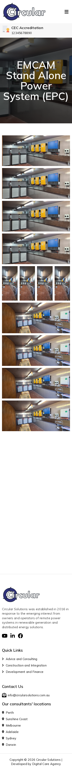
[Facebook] (20, 635)
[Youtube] (4, 635)
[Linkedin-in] (12, 635)
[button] (66, 11)
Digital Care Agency (46, 764)
